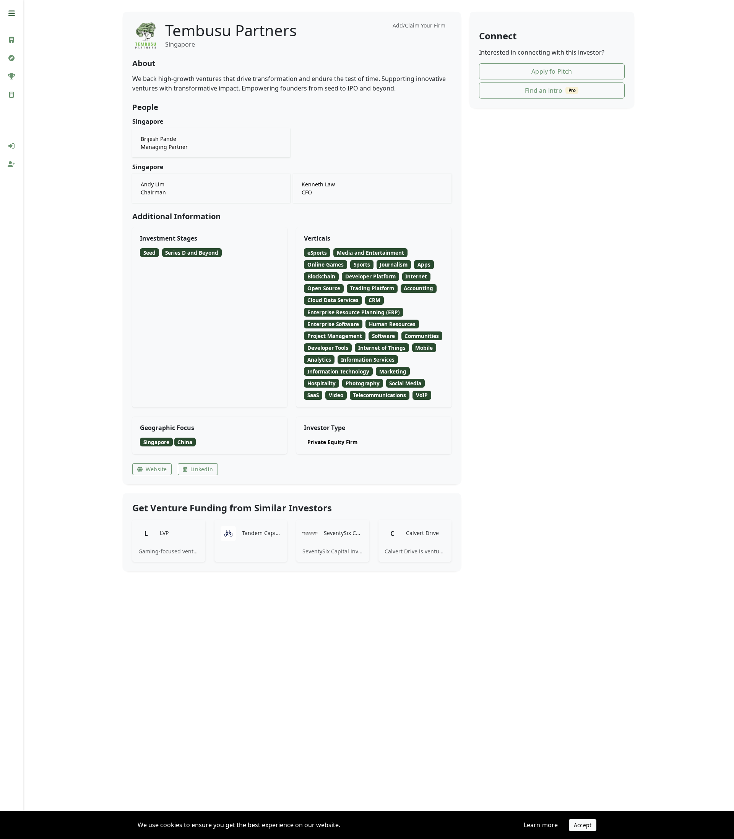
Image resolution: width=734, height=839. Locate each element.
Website (156, 469)
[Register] (11, 164)
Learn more (541, 825)
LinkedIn (201, 469)
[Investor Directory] (11, 40)
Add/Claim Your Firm (419, 25)
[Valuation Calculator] (11, 95)
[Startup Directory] (11, 58)
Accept (582, 825)
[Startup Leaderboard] (11, 76)
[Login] (11, 146)
